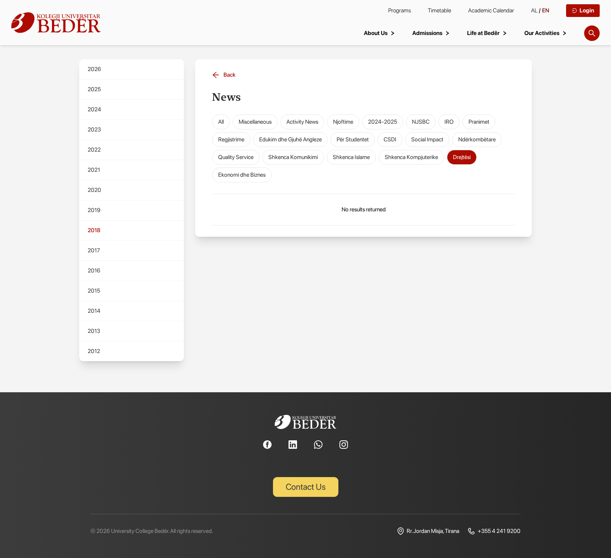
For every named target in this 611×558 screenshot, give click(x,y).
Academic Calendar (491, 10)
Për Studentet (353, 139)
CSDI (390, 139)
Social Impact (427, 139)
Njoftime (343, 121)
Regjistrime (231, 139)
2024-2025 (382, 121)
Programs (399, 10)
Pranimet (479, 121)
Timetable (439, 10)
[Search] (592, 33)
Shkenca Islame (351, 157)
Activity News (302, 121)
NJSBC (421, 121)
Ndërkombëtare (477, 139)
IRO (449, 121)
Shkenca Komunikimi (293, 157)
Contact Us (306, 487)
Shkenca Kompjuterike (411, 157)
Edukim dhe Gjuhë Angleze (290, 139)
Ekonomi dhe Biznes (242, 174)
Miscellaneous (255, 121)
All (221, 121)
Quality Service (236, 157)
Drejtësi (462, 157)
